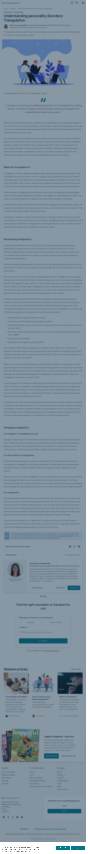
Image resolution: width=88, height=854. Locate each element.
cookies (9, 847)
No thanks (63, 848)
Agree (78, 848)
